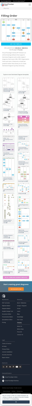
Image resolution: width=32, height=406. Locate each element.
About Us (19, 326)
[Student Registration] (23, 207)
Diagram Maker (6, 308)
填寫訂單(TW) (25, 48)
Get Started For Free (16, 289)
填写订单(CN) (18, 48)
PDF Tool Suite (6, 303)
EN (18, 49)
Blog (18, 314)
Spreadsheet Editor (7, 319)
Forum (18, 308)
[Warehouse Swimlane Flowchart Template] (23, 258)
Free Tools (20, 319)
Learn (18, 311)
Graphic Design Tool (7, 311)
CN (20, 49)
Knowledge (20, 317)
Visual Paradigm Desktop (18, 1)
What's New (20, 329)
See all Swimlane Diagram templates (16, 277)
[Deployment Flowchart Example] (23, 273)
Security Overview (7, 354)
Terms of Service (6, 343)
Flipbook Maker (6, 305)
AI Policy (4, 346)
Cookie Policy (15, 399)
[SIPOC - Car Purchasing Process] (8, 141)
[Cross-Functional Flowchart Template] (23, 151)
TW (21, 49)
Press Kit (19, 332)
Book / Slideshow (21, 303)
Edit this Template (16, 44)
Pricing (4, 322)
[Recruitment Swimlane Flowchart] (8, 156)
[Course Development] (8, 192)
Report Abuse (5, 357)
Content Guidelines (7, 352)
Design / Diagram (21, 305)
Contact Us (20, 334)
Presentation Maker (7, 317)
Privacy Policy (5, 349)
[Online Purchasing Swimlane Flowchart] (23, 128)
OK (16, 402)
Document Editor (6, 314)
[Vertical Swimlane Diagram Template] (8, 181)
